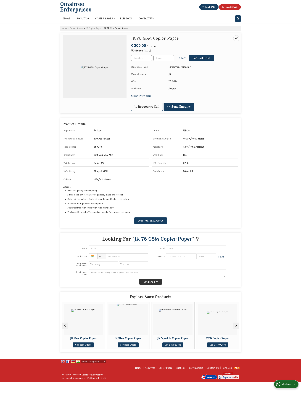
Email (162, 248)
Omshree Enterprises (75, 7)
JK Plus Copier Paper (113, 338)
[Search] (238, 18)
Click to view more (141, 96)
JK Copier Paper (94, 28)
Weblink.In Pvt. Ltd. (96, 378)
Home (66, 18)
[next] (236, 326)
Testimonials (196, 368)
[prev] (65, 326)
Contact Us (146, 18)
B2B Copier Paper (202, 338)
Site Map (227, 368)
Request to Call (148, 106)
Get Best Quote (68, 345)
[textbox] (163, 58)
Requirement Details (81, 273)
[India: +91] (93, 256)
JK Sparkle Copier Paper (158, 338)
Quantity (161, 256)
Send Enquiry (181, 106)
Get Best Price (201, 58)
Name (84, 248)
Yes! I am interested (150, 220)
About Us (83, 18)
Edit (182, 58)
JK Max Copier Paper (68, 338)
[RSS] (237, 368)
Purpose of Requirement (81, 264)
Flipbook (126, 18)
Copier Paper (104, 18)
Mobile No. (82, 256)
